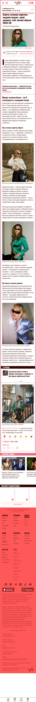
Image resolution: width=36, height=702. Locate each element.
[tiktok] (25, 584)
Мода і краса (6, 441)
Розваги (16, 515)
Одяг (12, 441)
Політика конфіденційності (17, 560)
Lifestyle (16, 533)
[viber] (17, 447)
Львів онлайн (5, 562)
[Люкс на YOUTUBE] (6, 2)
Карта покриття (6, 559)
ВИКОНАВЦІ (27, 538)
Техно (14, 541)
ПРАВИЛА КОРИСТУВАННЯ (16, 553)
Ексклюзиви (5, 525)
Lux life (5, 549)
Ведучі (3, 552)
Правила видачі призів (17, 571)
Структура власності (15, 556)
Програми (4, 554)
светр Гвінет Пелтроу (11, 428)
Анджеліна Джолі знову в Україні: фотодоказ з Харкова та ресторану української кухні (21, 373)
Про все (15, 535)
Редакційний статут (16, 564)
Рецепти (4, 535)
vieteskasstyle (29, 183)
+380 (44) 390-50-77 (9, 642)
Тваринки (15, 520)
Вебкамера (4, 557)
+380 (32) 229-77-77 (8, 636)
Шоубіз (5, 515)
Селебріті (4, 520)
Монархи (4, 518)
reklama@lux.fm (7, 654)
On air (26, 533)
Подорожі (15, 543)
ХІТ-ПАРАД (26, 543)
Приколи (15, 518)
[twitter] (12, 447)
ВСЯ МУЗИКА (27, 535)
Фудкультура (5, 544)
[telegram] (3, 447)
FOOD (4, 533)
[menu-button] (3, 3)
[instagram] (10, 584)
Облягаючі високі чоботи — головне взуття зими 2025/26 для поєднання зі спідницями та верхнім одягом (17, 88)
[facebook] (8, 447)
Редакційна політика (16, 568)
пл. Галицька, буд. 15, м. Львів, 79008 (14, 659)
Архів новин (16, 577)
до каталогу (18, 504)
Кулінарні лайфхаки (4, 541)
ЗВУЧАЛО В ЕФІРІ (28, 541)
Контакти (15, 574)
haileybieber (27, 48)
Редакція (15, 579)
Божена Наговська (7, 10)
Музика (4, 528)
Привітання (16, 538)
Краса (25, 519)
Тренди (26, 525)
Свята (14, 525)
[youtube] (30, 584)
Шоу (3, 523)
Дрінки (4, 538)
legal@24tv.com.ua (8, 648)
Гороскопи (16, 523)
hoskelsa (27, 346)
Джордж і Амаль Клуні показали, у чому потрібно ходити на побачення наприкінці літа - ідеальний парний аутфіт (13, 475)
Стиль (16, 441)
